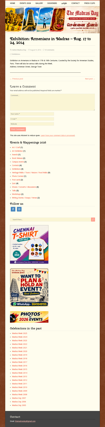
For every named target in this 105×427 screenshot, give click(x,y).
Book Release (17, 158)
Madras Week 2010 (19, 387)
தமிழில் (64, 3)
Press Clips (89, 3)
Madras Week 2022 (19, 344)
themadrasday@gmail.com (25, 421)
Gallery (39, 3)
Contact (75, 3)
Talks (14, 191)
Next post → (90, 79)
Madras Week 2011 (19, 384)
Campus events (18, 162)
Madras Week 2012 (19, 380)
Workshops (16, 194)
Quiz (14, 183)
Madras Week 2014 (19, 373)
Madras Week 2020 (19, 351)
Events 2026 (25, 3)
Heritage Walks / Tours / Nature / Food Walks (30, 173)
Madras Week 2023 (19, 340)
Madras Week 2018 (19, 358)
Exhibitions (16, 54)
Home (12, 3)
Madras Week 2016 (19, 366)
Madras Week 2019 (19, 355)
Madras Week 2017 (19, 362)
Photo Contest (18, 176)
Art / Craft (16, 147)
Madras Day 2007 (19, 398)
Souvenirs (52, 3)
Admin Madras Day (19, 50)
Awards (15, 155)
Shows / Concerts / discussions (24, 187)
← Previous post (16, 79)
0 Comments (49, 50)
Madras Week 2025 (19, 333)
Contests (15, 165)
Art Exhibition (17, 151)
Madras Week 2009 (19, 391)
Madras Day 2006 (19, 402)
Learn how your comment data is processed (58, 135)
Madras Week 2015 (19, 369)
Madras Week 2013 (19, 376)
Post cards (16, 180)
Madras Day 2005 (19, 405)
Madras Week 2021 (19, 348)
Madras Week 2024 (19, 337)
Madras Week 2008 (19, 394)
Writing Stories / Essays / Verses (24, 198)
